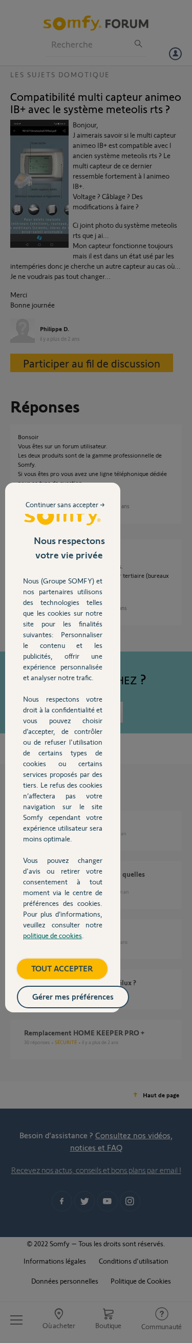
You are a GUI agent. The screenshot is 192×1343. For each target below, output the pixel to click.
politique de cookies (52, 935)
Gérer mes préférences (73, 996)
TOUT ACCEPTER (62, 968)
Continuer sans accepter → (65, 504)
